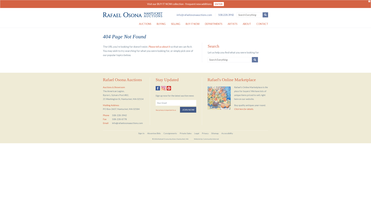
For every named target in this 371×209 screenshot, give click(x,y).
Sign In (141, 133)
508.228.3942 (226, 14)
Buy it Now (193, 23)
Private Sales (186, 133)
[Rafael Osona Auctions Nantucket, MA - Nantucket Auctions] (132, 14)
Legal (196, 133)
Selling (175, 23)
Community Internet (211, 139)
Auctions (145, 23)
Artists (232, 23)
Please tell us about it (159, 46)
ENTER (218, 4)
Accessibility (227, 133)
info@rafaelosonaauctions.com (194, 14)
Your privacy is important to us (166, 110)
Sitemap (215, 133)
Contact (262, 23)
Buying (161, 23)
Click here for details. (244, 109)
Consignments (170, 133)
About (247, 23)
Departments (213, 23)
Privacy (205, 133)
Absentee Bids (154, 133)
